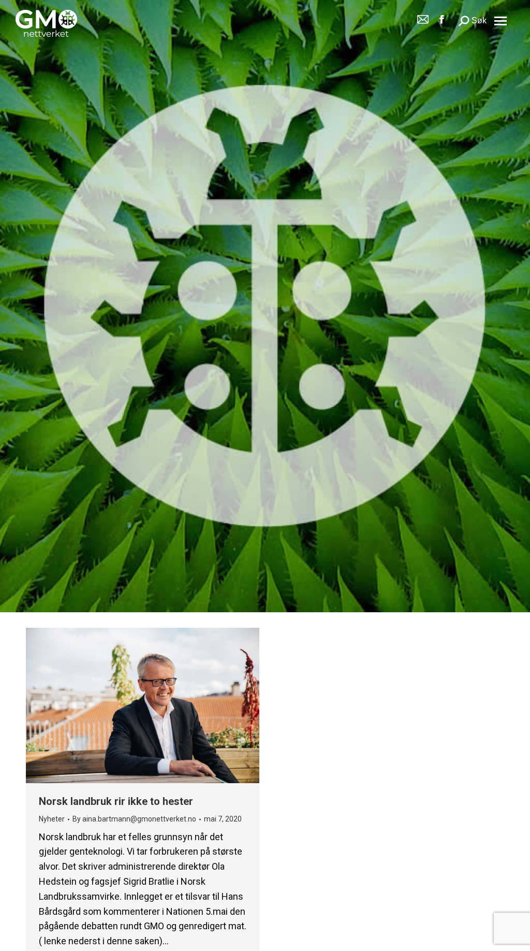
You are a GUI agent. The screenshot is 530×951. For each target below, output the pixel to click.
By (134, 819)
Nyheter (52, 819)
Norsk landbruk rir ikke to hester (116, 801)
